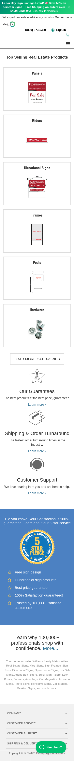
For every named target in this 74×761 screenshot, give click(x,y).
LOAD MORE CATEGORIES (37, 359)
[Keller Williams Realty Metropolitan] (37, 51)
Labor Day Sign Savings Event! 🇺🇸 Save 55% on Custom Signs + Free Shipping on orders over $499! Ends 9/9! (34, 6)
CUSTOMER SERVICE (37, 723)
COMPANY (37, 713)
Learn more (36, 404)
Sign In (60, 30)
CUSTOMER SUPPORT (37, 733)
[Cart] (68, 34)
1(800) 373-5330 (35, 30)
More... (50, 648)
